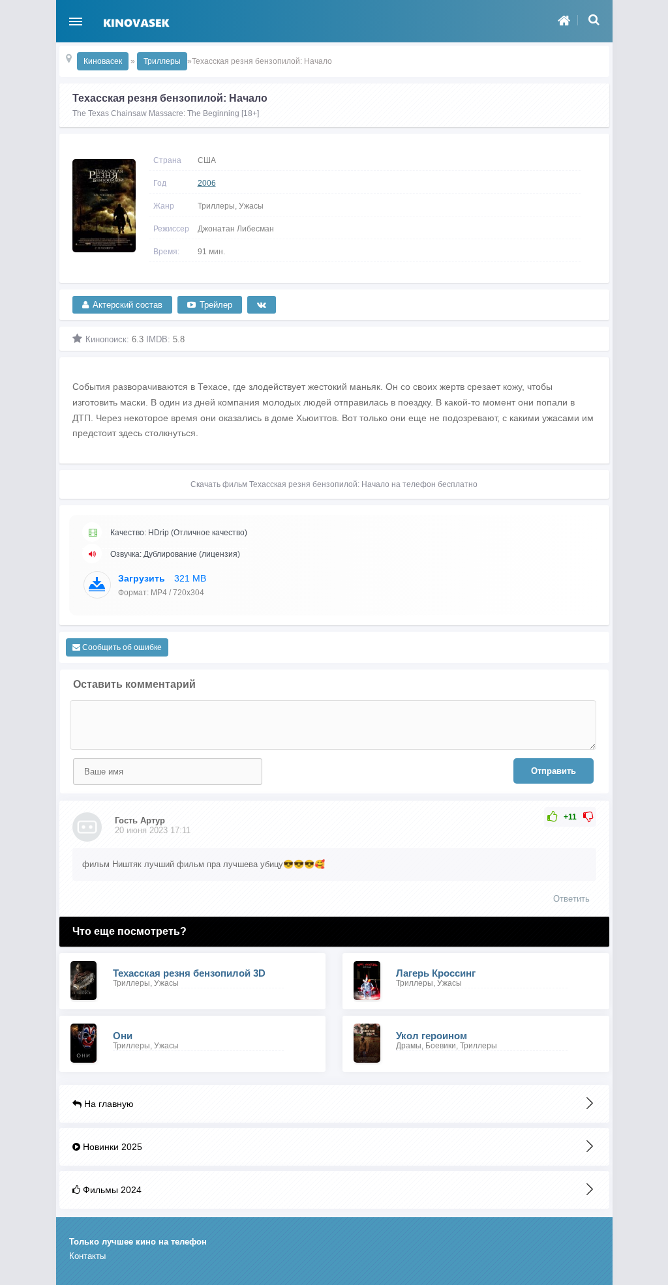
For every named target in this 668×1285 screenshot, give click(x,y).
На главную (108, 1104)
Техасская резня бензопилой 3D (189, 973)
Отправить (553, 771)
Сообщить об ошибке (121, 647)
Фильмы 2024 (111, 1190)
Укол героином (431, 1035)
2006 (207, 183)
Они (122, 1035)
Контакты (87, 1256)
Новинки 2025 (111, 1147)
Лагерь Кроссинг (436, 973)
